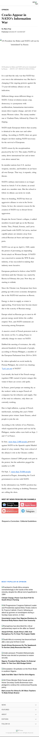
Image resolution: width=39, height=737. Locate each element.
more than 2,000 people (18, 441)
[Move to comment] (29, 36)
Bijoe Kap (7, 29)
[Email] (25, 36)
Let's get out (7, 368)
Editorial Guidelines (28, 521)
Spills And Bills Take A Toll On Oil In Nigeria (18, 674)
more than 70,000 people (21, 471)
